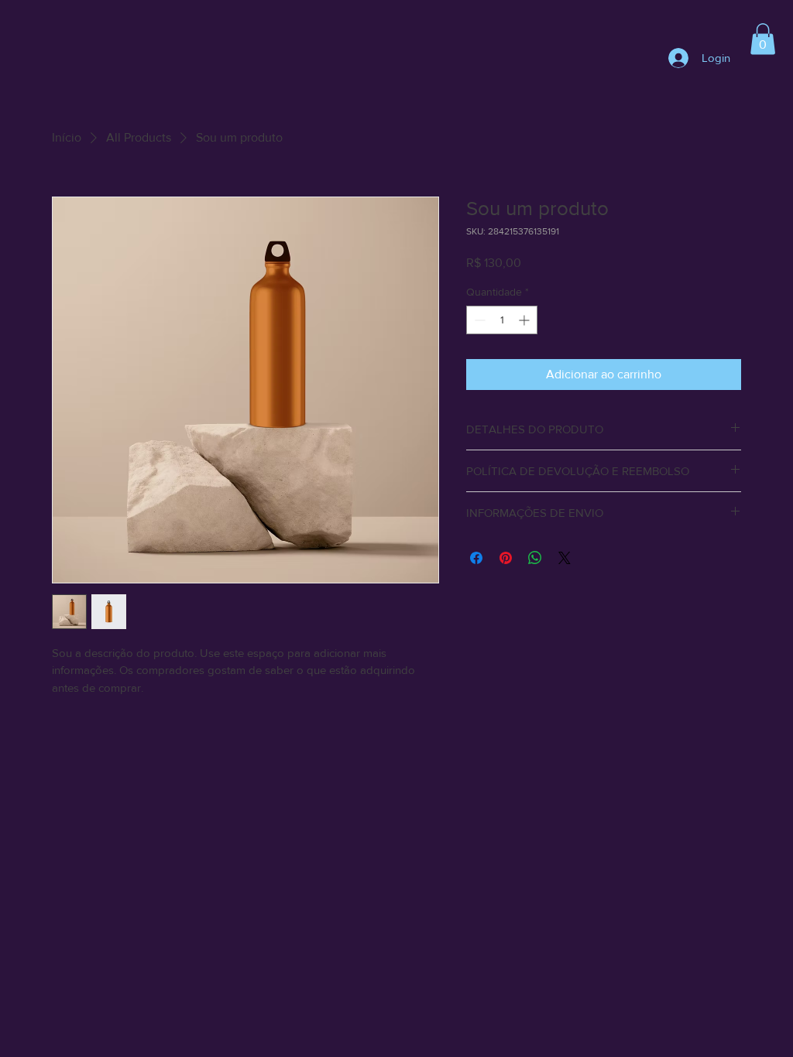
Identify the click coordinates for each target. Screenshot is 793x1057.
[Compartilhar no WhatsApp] (535, 558)
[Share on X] (564, 558)
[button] (763, 39)
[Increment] (525, 320)
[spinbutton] (502, 320)
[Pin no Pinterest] (505, 558)
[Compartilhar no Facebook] (476, 558)
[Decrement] (478, 320)
